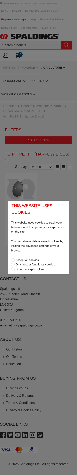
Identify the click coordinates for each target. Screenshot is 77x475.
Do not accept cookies (30, 269)
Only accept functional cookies (35, 264)
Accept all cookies (27, 260)
